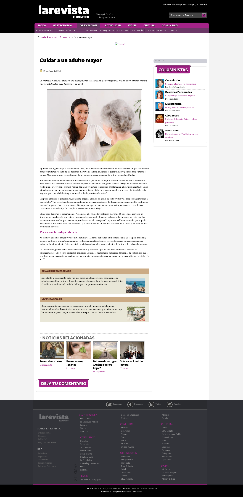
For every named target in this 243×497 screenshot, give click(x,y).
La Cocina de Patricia (89, 421)
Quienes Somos (44, 432)
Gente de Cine (86, 453)
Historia (165, 443)
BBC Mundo (167, 430)
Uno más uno (167, 437)
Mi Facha (166, 469)
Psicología (137, 31)
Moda (42, 25)
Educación (122, 31)
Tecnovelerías (85, 447)
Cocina (83, 428)
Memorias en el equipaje (90, 479)
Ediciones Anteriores (47, 465)
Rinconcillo (166, 456)
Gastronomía (62, 25)
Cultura (149, 25)
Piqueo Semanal (200, 4)
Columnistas (186, 4)
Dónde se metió (86, 456)
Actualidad (113, 25)
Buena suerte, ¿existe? (74, 363)
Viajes (132, 25)
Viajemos (125, 417)
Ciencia (150, 31)
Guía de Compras (169, 472)
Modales (161, 31)
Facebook (130, 405)
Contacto (42, 435)
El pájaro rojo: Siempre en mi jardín (180, 95)
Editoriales (42, 453)
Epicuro (83, 424)
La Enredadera (86, 460)
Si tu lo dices (85, 418)
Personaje (166, 449)
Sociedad (166, 446)
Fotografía (166, 453)
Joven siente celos (51, 361)
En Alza (124, 443)
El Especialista (44, 31)
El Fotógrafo (167, 475)
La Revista (90, 488)
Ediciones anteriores (171, 4)
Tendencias (84, 444)
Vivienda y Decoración (89, 463)
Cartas (123, 437)
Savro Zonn (172, 130)
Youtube (170, 405)
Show (82, 466)
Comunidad (170, 25)
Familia (173, 31)
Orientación (88, 25)
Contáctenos (106, 491)
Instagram (109, 405)
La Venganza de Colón (171, 433)
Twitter (151, 405)
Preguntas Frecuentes (47, 442)
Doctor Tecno (85, 450)
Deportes (84, 440)
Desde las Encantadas (178, 92)
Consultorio (90, 31)
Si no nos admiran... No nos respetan (180, 83)
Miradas (124, 427)
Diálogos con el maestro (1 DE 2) (179, 107)
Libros (164, 427)
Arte (164, 440)
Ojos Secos (172, 115)
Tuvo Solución (63, 31)
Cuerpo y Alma (127, 446)
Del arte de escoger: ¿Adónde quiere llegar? (105, 365)
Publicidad (42, 439)
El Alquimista (107, 31)
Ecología (83, 469)
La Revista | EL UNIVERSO (64, 12)
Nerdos (124, 433)
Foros (123, 440)
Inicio (43, 36)
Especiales (42, 456)
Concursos (125, 430)
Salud (77, 31)
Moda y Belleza (168, 478)
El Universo (124, 488)
